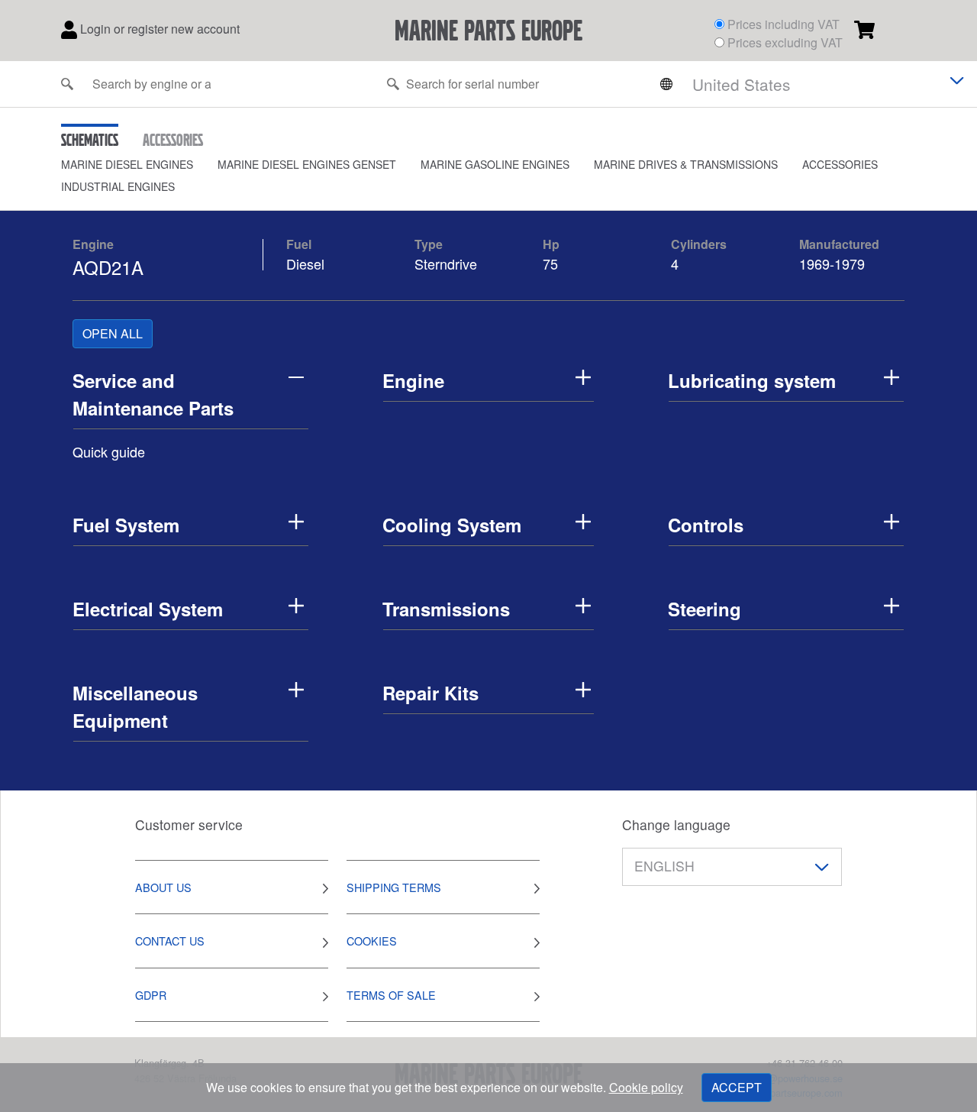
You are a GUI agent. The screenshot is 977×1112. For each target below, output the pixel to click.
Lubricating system (752, 380)
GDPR (150, 995)
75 (552, 263)
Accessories (840, 164)
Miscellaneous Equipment (135, 706)
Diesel (305, 263)
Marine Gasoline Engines (495, 164)
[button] (139, 165)
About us (163, 887)
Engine (93, 244)
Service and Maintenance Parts (153, 394)
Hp (551, 244)
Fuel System (126, 525)
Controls (705, 525)
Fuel (298, 244)
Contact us (170, 941)
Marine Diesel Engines (127, 164)
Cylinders (699, 244)
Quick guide (109, 451)
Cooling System (451, 525)
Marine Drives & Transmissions (686, 164)
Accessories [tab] (173, 140)
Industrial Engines (118, 186)
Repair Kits (430, 693)
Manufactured (839, 244)
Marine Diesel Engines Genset (307, 164)
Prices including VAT (783, 24)
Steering (704, 609)
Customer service (189, 824)
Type (428, 244)
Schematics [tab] (89, 140)
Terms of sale (391, 995)
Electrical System (148, 609)
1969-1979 (832, 263)
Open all (112, 333)
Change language (676, 824)
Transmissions (446, 609)
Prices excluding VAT (785, 42)
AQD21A (108, 267)
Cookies (372, 941)
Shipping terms (394, 887)
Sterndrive (445, 263)
